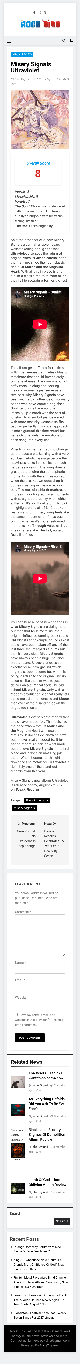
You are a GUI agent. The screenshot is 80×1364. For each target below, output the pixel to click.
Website (20, 997)
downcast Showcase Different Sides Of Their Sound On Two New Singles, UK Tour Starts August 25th (40, 1299)
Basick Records (37, 800)
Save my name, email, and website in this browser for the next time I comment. (39, 1020)
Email (20, 980)
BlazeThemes (49, 1345)
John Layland (40, 1147)
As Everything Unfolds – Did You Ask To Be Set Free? (48, 1104)
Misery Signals (24, 808)
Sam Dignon (22, 79)
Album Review (22, 54)
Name (20, 963)
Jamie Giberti (40, 1085)
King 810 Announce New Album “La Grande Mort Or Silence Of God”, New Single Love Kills (39, 1264)
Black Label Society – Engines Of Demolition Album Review (47, 1135)
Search (15, 1213)
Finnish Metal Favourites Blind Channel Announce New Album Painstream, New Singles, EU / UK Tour (41, 1282)
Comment (23, 912)
